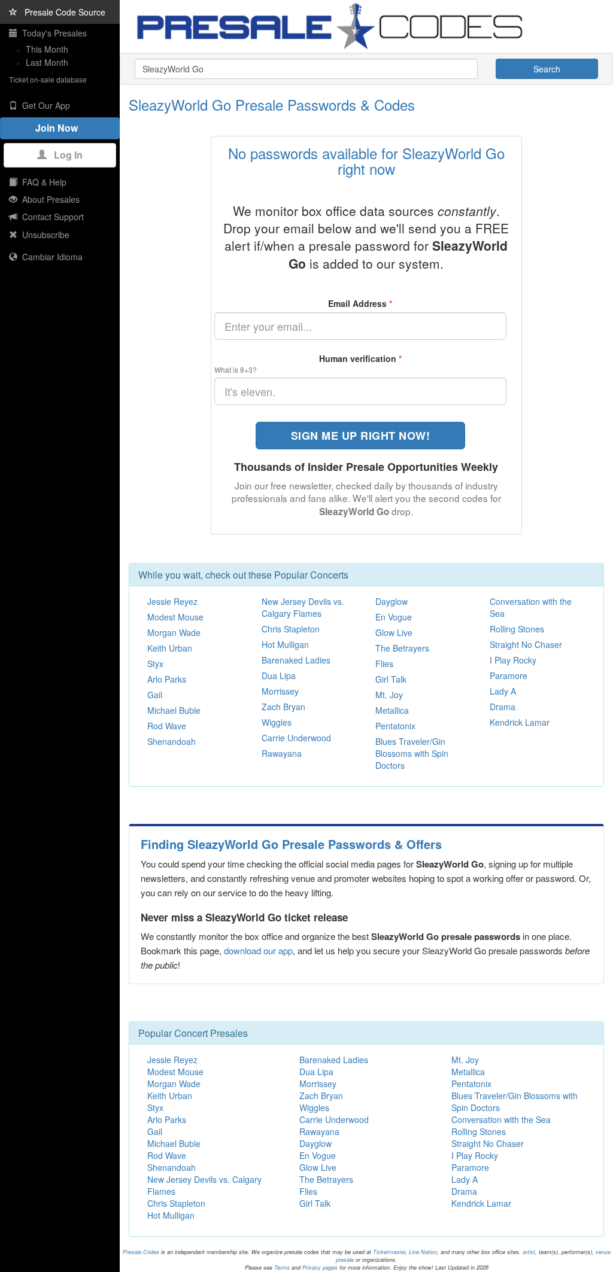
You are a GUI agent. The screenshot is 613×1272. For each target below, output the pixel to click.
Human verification (360, 358)
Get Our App (43, 105)
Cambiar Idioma (50, 257)
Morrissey (280, 691)
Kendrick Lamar (520, 722)
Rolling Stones (517, 629)
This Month (47, 49)
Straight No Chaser (526, 644)
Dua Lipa (279, 675)
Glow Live (393, 632)
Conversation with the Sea (501, 1119)
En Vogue (393, 617)
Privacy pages (320, 1267)
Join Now (60, 128)
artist (529, 1252)
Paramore (508, 675)
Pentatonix (395, 726)
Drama (502, 707)
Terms (282, 1267)
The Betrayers (402, 648)
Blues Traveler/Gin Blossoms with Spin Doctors (411, 753)
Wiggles (277, 722)
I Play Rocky (513, 660)
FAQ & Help (41, 182)
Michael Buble (174, 710)
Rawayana (282, 753)
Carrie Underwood (296, 738)
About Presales (48, 199)
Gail (154, 695)
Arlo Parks (166, 679)
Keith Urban (169, 648)
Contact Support (50, 217)
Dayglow (391, 601)
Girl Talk (390, 679)
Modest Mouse (175, 617)
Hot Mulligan (285, 644)
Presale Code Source (61, 12)
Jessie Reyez (172, 601)
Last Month (47, 62)
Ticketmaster (389, 1252)
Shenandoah (171, 741)
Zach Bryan (283, 707)
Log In (65, 155)
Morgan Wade (174, 632)
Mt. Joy (389, 695)
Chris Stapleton (291, 629)
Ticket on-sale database (48, 79)
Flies (384, 664)
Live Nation (423, 1252)
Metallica (392, 710)
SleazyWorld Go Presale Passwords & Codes (272, 104)
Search (546, 69)
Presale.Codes (141, 1252)
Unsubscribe (43, 235)
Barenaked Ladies (296, 660)
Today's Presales (52, 33)
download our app (258, 950)
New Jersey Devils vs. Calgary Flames (303, 607)
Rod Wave (166, 726)
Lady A (503, 691)
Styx (155, 664)
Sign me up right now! (360, 435)
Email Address (360, 303)
